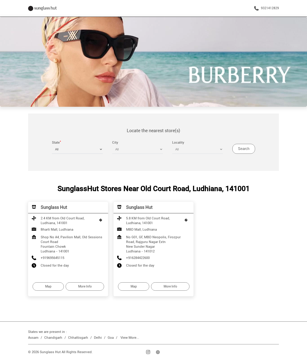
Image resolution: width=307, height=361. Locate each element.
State (56, 142)
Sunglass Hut (54, 207)
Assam (33, 338)
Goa (111, 338)
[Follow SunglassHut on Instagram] (149, 352)
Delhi (98, 338)
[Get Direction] (102, 221)
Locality (178, 142)
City (115, 142)
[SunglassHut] (42, 8)
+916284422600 (138, 258)
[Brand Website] (158, 352)
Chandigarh (53, 338)
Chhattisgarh (78, 338)
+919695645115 (52, 258)
